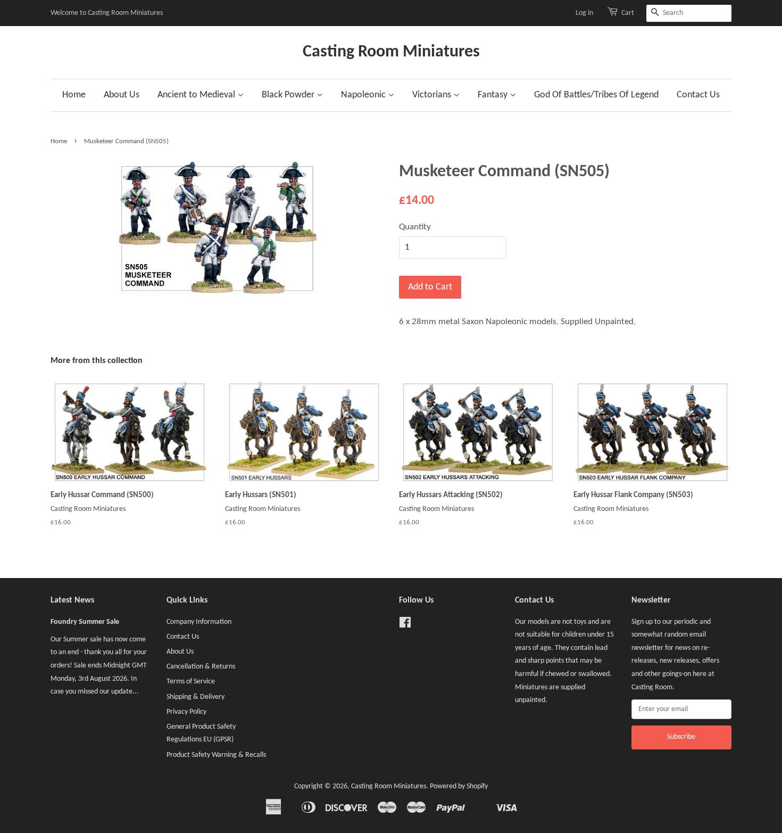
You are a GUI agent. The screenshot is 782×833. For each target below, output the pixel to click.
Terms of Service (191, 682)
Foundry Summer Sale (85, 622)
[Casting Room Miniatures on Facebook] (405, 625)
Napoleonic (364, 95)
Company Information (199, 622)
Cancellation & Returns (201, 667)
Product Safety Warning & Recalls (216, 755)
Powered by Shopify (459, 786)
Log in (584, 13)
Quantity (415, 227)
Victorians (432, 95)
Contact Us (698, 95)
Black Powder (289, 95)
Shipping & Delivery (195, 697)
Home (74, 95)
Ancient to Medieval (197, 95)
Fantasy (494, 95)
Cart (627, 13)
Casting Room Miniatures (391, 52)
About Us (121, 95)
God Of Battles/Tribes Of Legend (596, 95)
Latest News (72, 600)
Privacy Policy (186, 712)
